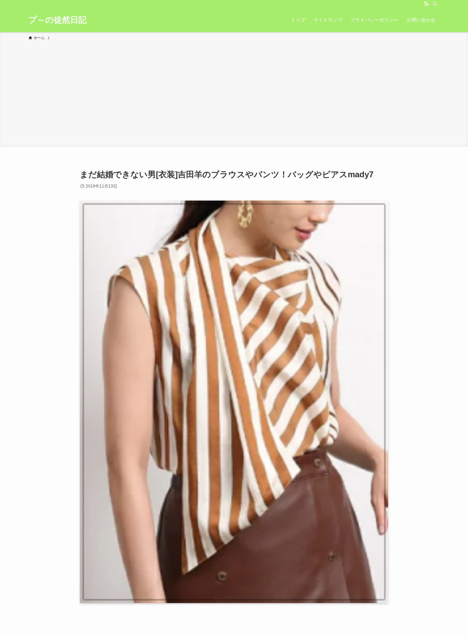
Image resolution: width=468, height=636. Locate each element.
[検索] (435, 4)
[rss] (426, 4)
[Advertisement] (234, 93)
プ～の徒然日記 (57, 20)
